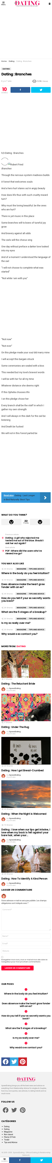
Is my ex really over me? (16, 623)
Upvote (11, 522)
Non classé (8, 1134)
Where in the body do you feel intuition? (25, 573)
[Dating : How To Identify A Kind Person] (26, 859)
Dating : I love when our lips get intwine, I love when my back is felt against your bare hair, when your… (25, 832)
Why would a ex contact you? (19, 634)
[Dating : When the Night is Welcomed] (26, 794)
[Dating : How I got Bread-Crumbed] (26, 750)
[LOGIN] (50, 3)
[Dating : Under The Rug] (26, 707)
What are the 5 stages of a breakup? (23, 612)
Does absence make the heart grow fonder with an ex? (23, 585)
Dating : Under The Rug (15, 727)
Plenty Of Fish (10, 1137)
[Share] (20, 1160)
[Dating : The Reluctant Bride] (26, 664)
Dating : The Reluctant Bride (18, 683)
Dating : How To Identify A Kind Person (24, 878)
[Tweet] (41, 1160)
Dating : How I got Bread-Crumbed (22, 770)
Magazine (21, 569)
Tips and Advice (36, 569)
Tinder (6, 1140)
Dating (21, 646)
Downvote (40, 522)
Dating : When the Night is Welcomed (23, 814)
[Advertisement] (26, 33)
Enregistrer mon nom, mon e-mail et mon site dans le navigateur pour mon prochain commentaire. (24, 961)
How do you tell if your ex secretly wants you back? (25, 599)
